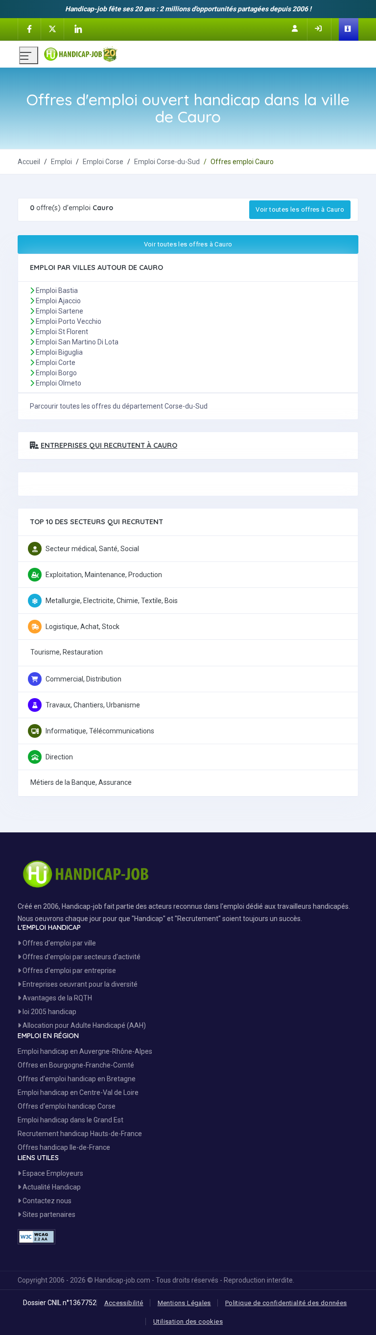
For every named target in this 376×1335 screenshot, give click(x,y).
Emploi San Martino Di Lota (77, 342)
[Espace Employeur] (348, 29)
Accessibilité (123, 1303)
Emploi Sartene (59, 311)
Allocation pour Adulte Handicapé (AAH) (83, 1025)
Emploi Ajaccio (58, 301)
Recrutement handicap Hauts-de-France (80, 1134)
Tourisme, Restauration (66, 652)
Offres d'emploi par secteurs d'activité (81, 957)
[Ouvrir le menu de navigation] (28, 55)
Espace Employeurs (52, 1173)
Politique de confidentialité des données (286, 1303)
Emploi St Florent (62, 332)
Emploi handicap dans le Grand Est (70, 1120)
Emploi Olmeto (58, 383)
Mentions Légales (184, 1303)
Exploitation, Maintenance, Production (104, 575)
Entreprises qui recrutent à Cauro (109, 445)
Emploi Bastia (57, 290)
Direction (59, 757)
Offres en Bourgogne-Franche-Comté (76, 1065)
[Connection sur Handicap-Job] (319, 28)
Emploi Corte (55, 362)
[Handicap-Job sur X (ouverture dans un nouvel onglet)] (52, 28)
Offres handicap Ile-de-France (64, 1147)
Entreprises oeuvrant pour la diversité (79, 984)
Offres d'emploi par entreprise (68, 970)
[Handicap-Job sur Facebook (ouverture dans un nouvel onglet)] (29, 28)
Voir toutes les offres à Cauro (300, 209)
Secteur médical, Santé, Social (92, 549)
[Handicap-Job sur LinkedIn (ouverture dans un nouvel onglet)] (77, 29)
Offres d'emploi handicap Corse (67, 1106)
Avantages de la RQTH (56, 998)
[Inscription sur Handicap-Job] (296, 28)
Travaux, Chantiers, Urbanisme (93, 705)
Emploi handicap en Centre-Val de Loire (78, 1092)
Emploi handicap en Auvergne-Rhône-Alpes (85, 1051)
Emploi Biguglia (59, 352)
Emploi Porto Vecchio (68, 321)
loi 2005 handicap (48, 1012)
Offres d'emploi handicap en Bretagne (77, 1079)
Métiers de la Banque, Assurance (81, 782)
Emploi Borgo (56, 373)
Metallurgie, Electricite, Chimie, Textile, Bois (112, 601)
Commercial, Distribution (83, 679)
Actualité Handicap (51, 1187)
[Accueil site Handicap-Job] (200, 52)
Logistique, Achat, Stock (82, 627)
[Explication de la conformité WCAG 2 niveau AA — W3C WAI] (36, 1236)
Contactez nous (46, 1201)
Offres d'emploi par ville (58, 943)
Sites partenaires (48, 1214)
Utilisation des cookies (188, 1321)
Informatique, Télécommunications (100, 731)
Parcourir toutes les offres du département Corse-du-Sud (119, 406)
